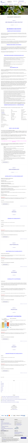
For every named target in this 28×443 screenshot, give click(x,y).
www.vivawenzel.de (18, 423)
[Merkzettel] (23, 3)
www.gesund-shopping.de (19, 424)
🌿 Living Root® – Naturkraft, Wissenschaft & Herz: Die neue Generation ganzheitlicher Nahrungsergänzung (13, 399)
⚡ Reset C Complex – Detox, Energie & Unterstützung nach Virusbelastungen (10, 396)
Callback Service (3, 427)
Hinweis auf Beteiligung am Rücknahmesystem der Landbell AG (7, 429)
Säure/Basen (11, 4)
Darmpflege (6, 4)
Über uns (2, 390)
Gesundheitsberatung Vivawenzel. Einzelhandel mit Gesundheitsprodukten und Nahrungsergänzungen (19, 433)
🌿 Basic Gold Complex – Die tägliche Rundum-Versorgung (8, 400)
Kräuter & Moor (16, 4)
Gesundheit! (2, 383)
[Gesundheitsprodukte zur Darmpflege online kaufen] (3, 1)
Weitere (21, 4)
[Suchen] (26, 377)
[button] (19, 3)
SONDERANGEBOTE (21, 1)
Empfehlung (2, 384)
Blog (2, 4)
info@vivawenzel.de (14, 409)
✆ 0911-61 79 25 (15, 1)
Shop (1, 391)
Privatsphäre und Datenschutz (4, 426)
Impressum (2, 420)
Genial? (2, 387)
